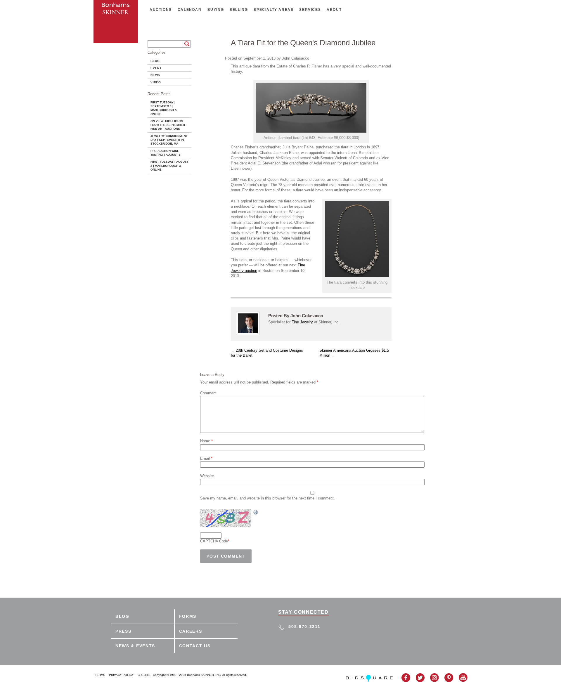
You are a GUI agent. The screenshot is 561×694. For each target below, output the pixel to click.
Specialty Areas (273, 10)
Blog (155, 61)
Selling (239, 10)
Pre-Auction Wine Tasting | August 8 (165, 152)
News (155, 75)
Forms (188, 616)
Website (207, 476)
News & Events (135, 645)
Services (310, 10)
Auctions (161, 10)
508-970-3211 (304, 626)
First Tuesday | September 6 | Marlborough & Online (163, 108)
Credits (144, 674)
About (334, 10)
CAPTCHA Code (214, 541)
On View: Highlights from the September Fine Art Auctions (167, 125)
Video (155, 82)
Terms (100, 674)
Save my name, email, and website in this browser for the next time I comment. (267, 498)
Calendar (190, 10)
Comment (208, 393)
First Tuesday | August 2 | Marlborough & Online (169, 165)
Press (123, 631)
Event (156, 68)
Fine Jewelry (302, 322)
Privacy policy (121, 674)
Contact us (195, 645)
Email (206, 458)
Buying (215, 10)
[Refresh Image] (256, 512)
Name (206, 441)
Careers (190, 631)
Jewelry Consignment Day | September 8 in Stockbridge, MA (169, 139)
